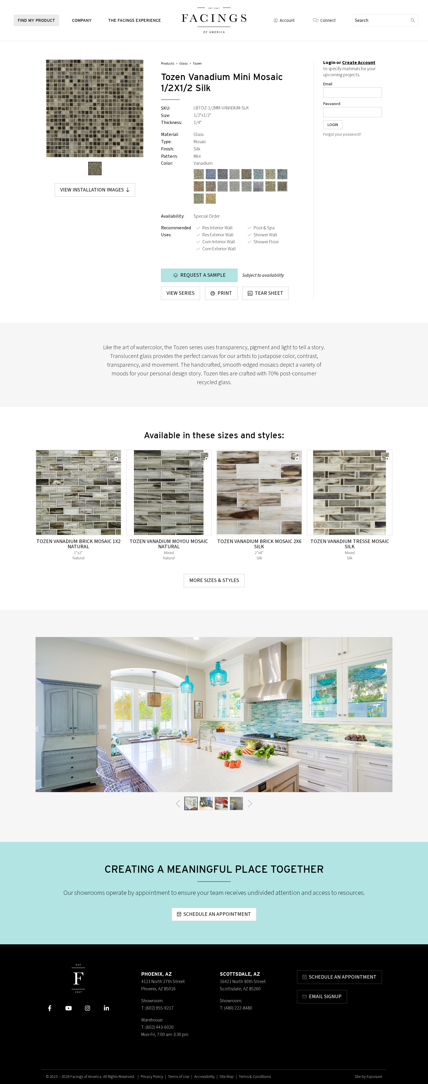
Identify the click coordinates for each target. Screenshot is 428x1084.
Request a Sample (203, 275)
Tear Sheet (269, 293)
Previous (178, 803)
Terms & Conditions (255, 1077)
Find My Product (36, 20)
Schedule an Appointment (217, 914)
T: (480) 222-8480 (236, 1008)
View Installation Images (92, 190)
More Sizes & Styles (214, 580)
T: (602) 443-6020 (157, 1027)
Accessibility (204, 1077)
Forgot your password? (342, 134)
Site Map (227, 1077)
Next (250, 803)
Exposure (374, 1077)
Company (82, 20)
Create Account (358, 62)
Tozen (197, 63)
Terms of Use (178, 1077)
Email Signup (325, 996)
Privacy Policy (152, 1077)
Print (224, 293)
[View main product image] (95, 168)
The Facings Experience (134, 20)
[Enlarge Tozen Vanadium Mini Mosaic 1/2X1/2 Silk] (95, 108)
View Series (180, 293)
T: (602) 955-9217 (157, 1008)
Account (287, 20)
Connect (328, 20)
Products (167, 63)
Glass (183, 63)
